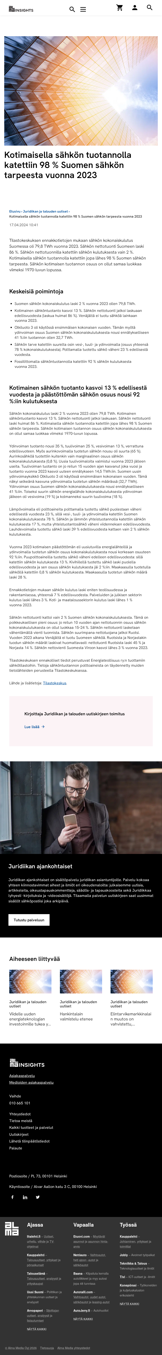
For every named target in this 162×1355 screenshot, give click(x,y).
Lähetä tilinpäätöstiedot (29, 1141)
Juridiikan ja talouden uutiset (45, 211)
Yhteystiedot (20, 1114)
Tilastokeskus (54, 683)
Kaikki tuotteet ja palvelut (31, 1127)
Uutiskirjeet (18, 1134)
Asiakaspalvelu (22, 1075)
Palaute (15, 1148)
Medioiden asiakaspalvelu (31, 1082)
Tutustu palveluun (29, 920)
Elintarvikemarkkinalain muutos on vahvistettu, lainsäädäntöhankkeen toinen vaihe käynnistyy (132, 1026)
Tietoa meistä (20, 1120)
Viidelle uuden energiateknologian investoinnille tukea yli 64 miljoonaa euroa (29, 1021)
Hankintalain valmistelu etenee (76, 1016)
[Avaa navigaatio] (83, 9)
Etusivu (14, 211)
